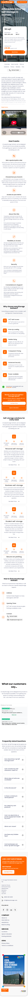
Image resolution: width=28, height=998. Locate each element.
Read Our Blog (6, 924)
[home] (7, 2)
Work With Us (5, 920)
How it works (14, 64)
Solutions (6, 66)
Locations (4, 931)
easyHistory (5, 922)
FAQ (23, 66)
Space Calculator (14, 407)
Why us (22, 64)
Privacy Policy (5, 943)
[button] (15, 2)
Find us (12, 66)
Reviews (18, 66)
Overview (7, 64)
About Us (4, 918)
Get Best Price (14, 403)
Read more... (4, 107)
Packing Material (6, 936)
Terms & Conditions (7, 945)
